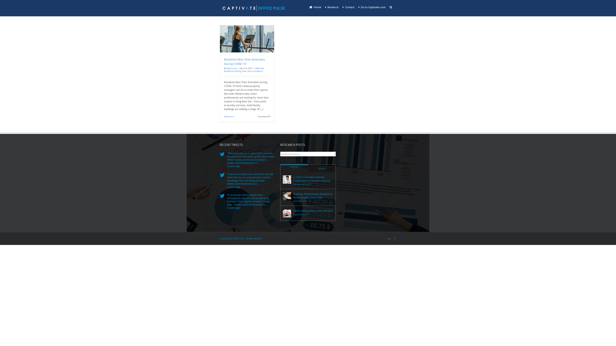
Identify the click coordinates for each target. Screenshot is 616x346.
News (244, 71)
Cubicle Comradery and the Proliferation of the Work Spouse (311, 178)
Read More (228, 116)
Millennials (259, 68)
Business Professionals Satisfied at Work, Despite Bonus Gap (312, 195)
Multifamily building (232, 71)
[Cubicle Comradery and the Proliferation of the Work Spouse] (287, 179)
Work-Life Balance (255, 71)
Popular (294, 166)
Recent (321, 168)
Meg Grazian (232, 68)
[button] (391, 7)
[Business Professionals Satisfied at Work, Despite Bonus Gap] (287, 196)
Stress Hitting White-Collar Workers (313, 211)
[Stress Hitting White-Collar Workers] (287, 213)
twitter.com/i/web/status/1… (243, 163)
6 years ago (233, 166)
